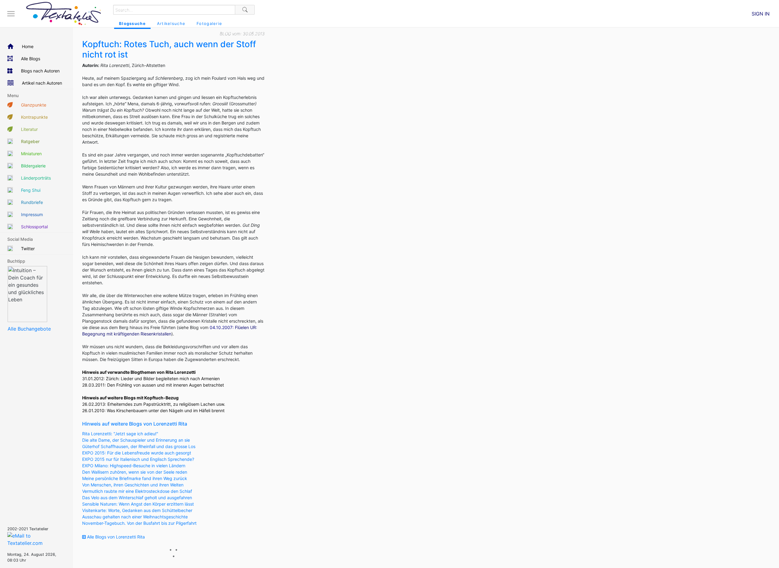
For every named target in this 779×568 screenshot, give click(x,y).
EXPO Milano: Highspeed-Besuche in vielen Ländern (133, 465)
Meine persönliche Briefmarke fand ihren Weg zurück (134, 478)
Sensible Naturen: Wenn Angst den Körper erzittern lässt (138, 504)
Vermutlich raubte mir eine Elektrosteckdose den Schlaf (137, 491)
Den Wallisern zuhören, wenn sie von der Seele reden (134, 472)
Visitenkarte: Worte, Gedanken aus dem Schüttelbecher (137, 510)
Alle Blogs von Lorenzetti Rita (115, 536)
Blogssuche (132, 23)
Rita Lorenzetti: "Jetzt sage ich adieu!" (120, 433)
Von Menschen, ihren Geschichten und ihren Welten (132, 484)
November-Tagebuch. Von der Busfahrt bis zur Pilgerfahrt (139, 523)
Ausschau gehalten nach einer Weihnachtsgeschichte (135, 516)
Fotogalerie (209, 23)
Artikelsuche (171, 23)
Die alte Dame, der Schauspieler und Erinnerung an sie (136, 440)
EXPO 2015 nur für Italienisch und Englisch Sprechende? (138, 459)
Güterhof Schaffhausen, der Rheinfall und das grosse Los (138, 446)
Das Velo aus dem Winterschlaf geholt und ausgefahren (137, 497)
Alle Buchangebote (29, 329)
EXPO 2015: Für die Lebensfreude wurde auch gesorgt (136, 452)
